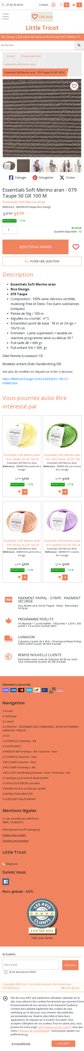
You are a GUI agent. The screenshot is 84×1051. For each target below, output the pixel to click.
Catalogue (10, 716)
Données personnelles (15, 841)
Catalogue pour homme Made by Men (26, 778)
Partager (20, 177)
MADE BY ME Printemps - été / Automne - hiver (30, 751)
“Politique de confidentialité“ (34, 1031)
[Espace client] (53, 5)
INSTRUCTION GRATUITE (18, 794)
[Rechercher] (79, 45)
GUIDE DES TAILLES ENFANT (20, 799)
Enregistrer (45, 177)
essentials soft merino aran (20, 64)
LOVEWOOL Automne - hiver (20, 757)
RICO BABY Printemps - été (19, 767)
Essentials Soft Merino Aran (23, 202)
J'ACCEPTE (63, 1043)
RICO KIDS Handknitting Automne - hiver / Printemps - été (37, 772)
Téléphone (11, 864)
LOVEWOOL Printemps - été (20, 741)
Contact (43, 5)
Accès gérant (71, 988)
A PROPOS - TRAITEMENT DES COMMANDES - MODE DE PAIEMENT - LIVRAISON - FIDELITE (41, 728)
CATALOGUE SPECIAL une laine (22, 783)
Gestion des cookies (14, 835)
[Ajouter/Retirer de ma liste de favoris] (76, 247)
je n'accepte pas (21, 1043)
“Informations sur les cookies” (55, 1027)
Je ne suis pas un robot (22, 972)
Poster (70, 177)
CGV (7, 735)
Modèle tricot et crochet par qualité (25, 788)
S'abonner (70, 965)
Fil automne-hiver (31, 56)
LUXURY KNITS (12, 746)
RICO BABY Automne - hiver (20, 762)
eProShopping (10, 988)
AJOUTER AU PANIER (35, 247)
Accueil (11, 56)
